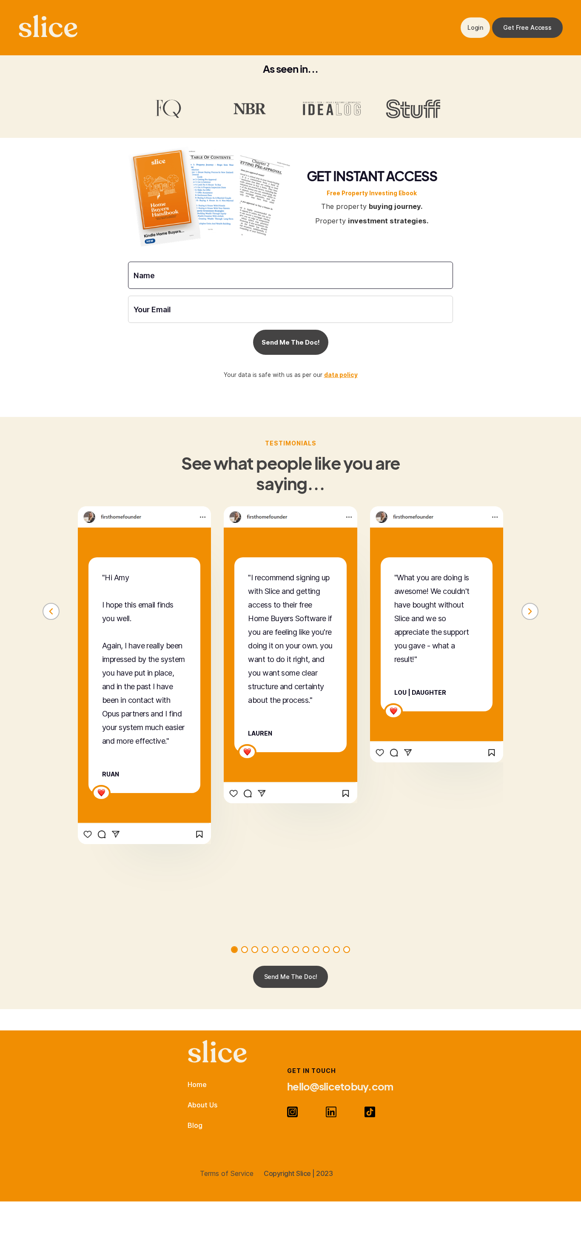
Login (475, 27)
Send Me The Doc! (290, 976)
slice (48, 27)
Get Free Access (527, 27)
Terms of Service (226, 1173)
